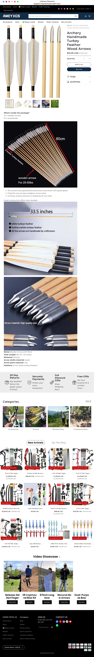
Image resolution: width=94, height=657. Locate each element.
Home (69, 25)
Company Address (26, 635)
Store (15, 7)
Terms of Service (25, 631)
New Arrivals (8, 10)
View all (88, 401)
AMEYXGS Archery (49, 653)
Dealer (22, 624)
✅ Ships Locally (24, 7)
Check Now (12, 602)
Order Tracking (44, 7)
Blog (21, 621)
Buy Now (29, 602)
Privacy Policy (25, 628)
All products (7, 7)
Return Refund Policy (27, 639)
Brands (34, 7)
